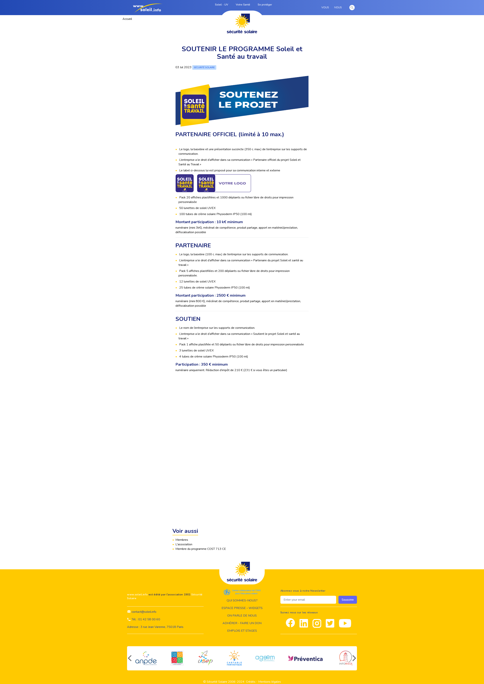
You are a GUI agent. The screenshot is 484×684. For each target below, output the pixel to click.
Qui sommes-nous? (242, 600)
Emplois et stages (242, 631)
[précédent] (129, 658)
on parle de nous (242, 616)
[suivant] (354, 658)
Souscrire (348, 600)
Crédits (250, 682)
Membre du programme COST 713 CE (200, 549)
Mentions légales (269, 682)
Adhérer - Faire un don (242, 623)
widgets (256, 608)
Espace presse (234, 608)
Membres (181, 540)
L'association (183, 544)
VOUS (325, 7)
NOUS (338, 7)
